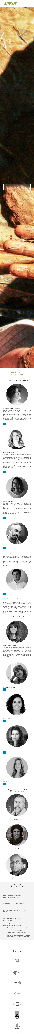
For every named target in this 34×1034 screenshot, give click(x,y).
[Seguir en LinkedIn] (4, 424)
